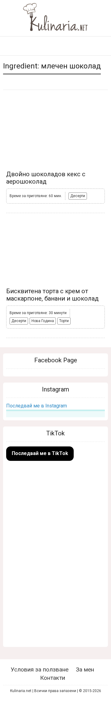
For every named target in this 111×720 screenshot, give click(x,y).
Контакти (52, 677)
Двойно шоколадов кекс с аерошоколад (45, 177)
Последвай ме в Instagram (36, 406)
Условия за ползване (39, 669)
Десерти (77, 196)
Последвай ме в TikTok (40, 453)
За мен (85, 669)
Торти (64, 321)
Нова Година (42, 321)
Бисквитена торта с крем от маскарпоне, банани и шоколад (52, 294)
